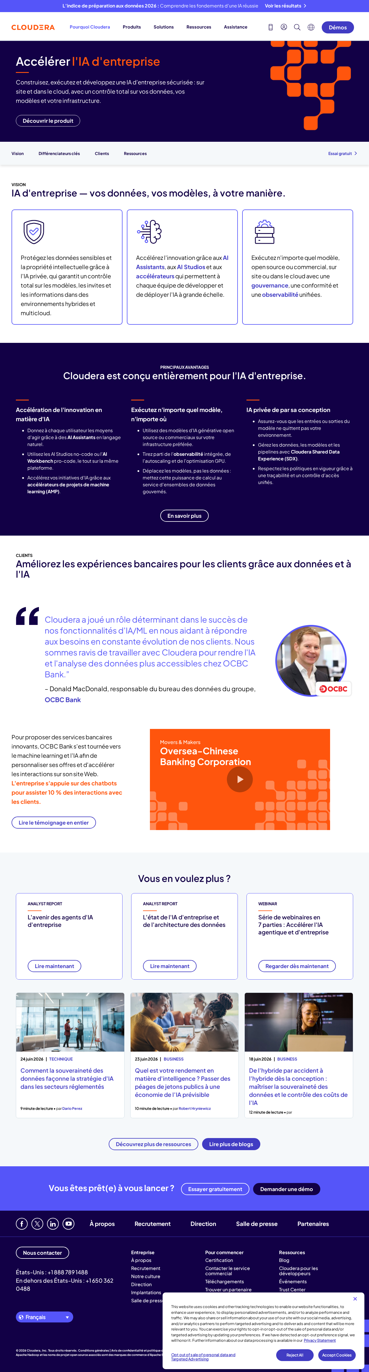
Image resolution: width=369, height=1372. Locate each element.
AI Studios (191, 266)
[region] (263, 1330)
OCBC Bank (63, 700)
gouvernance (269, 285)
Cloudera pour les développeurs (298, 1270)
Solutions (164, 26)
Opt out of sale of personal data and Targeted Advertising (203, 1357)
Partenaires (313, 1223)
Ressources (199, 26)
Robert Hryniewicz (195, 1108)
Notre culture (145, 1276)
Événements (293, 1281)
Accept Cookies (337, 1355)
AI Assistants (81, 437)
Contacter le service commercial (227, 1270)
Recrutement (153, 1223)
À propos (102, 1223)
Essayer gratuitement (215, 1189)
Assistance (235, 26)
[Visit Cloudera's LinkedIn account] (53, 1224)
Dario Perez (72, 1108)
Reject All (295, 1355)
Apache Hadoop (27, 1354)
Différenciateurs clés (59, 153)
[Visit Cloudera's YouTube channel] (68, 1224)
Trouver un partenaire (228, 1289)
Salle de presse (257, 1223)
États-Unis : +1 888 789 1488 (52, 1272)
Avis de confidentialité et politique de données (144, 1350)
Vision (18, 153)
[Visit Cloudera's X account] (37, 1224)
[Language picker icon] (311, 28)
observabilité (280, 294)
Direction (203, 1223)
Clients (102, 153)
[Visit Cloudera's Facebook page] (22, 1224)
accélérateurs (155, 275)
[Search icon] (297, 28)
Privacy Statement (320, 1340)
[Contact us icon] (271, 28)
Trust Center (292, 1289)
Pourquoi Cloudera (90, 26)
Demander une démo (286, 1189)
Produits (132, 26)
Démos (338, 27)
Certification (219, 1260)
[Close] (355, 1298)
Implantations (146, 1292)
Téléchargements (224, 1281)
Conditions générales (93, 1350)
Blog (284, 1260)
